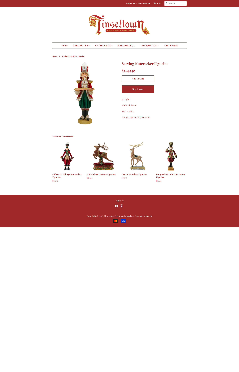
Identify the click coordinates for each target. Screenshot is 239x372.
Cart (159, 3)
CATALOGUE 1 (80, 45)
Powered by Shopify (143, 216)
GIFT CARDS (171, 45)
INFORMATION (149, 45)
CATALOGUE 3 (126, 45)
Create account (143, 3)
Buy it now (137, 89)
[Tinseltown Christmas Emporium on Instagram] (121, 206)
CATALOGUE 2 (103, 45)
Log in (129, 3)
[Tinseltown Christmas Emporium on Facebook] (116, 206)
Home (64, 45)
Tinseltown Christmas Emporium (119, 216)
